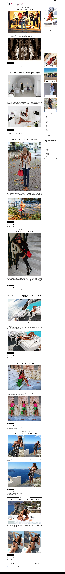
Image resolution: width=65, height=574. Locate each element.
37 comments (18, 133)
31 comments (18, 66)
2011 (45, 131)
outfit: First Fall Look (24, 232)
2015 (45, 126)
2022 (45, 117)
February (47, 153)
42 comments (18, 289)
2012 (45, 130)
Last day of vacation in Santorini (24, 433)
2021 (45, 118)
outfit (13, 67)
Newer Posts (11, 563)
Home (24, 564)
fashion (10, 67)
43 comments (18, 493)
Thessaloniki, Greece (13, 428)
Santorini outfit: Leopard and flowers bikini (24, 296)
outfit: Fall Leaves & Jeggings (24, 140)
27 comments (18, 427)
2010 (45, 156)
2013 (45, 129)
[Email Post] (21, 66)
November (47, 134)
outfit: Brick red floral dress (50, 66)
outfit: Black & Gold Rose (50, 110)
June (46, 150)
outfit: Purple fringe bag (24, 9)
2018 (45, 122)
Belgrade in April (50, 81)
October (47, 146)
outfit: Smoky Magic (51, 96)
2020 (45, 120)
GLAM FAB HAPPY (34, 570)
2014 (45, 127)
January (47, 154)
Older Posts (38, 563)
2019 (45, 121)
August (47, 149)
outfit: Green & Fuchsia (24, 363)
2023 (45, 116)
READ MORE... (10, 222)
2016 (45, 125)
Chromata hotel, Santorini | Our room (24, 73)
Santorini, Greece (13, 134)
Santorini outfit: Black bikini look (24, 500)
